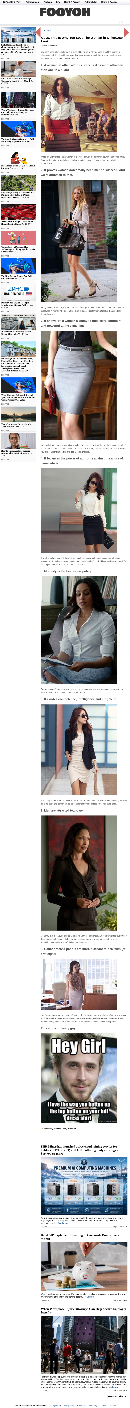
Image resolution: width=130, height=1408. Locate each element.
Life (58, 2)
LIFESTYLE (5, 58)
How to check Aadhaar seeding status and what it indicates (15, 452)
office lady (48, 1128)
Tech (19, 2)
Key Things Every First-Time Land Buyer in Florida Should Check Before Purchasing (17, 194)
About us (103, 1406)
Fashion (48, 2)
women (57, 1128)
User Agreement (55, 1406)
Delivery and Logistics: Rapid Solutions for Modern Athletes (15, 304)
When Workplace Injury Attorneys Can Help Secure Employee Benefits (17, 112)
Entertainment (32, 2)
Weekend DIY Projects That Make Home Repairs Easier (17, 222)
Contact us (81, 1406)
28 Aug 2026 (9, 2)
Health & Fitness (72, 2)
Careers (113, 1406)
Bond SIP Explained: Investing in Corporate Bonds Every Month (16, 79)
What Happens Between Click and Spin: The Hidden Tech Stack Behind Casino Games (18, 397)
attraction (72, 1128)
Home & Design (109, 2)
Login (121, 22)
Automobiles (90, 2)
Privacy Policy (69, 1406)
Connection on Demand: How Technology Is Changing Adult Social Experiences (18, 249)
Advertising (93, 1406)
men (64, 1128)
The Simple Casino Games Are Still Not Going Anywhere (17, 140)
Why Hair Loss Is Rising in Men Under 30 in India (16, 332)
